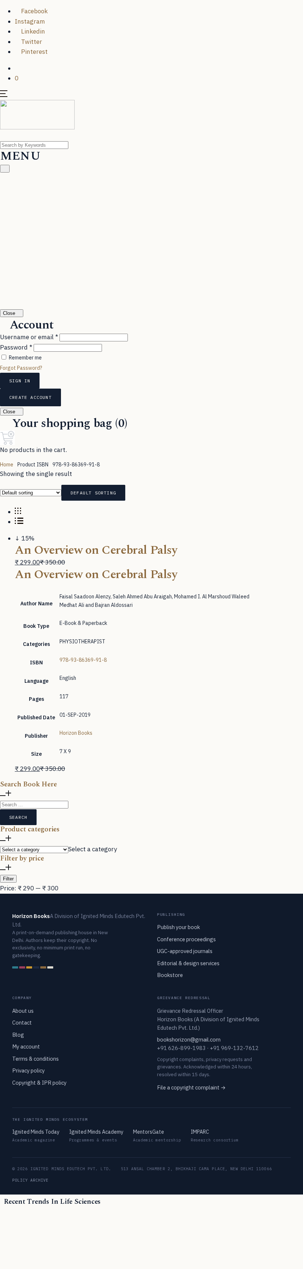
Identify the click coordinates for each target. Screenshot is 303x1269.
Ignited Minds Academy (96, 1132)
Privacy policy (28, 1070)
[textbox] (92, 849)
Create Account (30, 397)
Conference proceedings (186, 939)
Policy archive (30, 1180)
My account (26, 1046)
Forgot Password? (21, 368)
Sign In (19, 380)
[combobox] (92, 849)
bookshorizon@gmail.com (189, 1039)
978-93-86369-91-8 (83, 660)
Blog (18, 1034)
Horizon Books (75, 733)
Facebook (34, 11)
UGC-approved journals (184, 951)
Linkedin (32, 31)
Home (6, 464)
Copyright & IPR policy (39, 1082)
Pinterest (34, 52)
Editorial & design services (188, 963)
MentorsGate (148, 1132)
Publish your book (178, 927)
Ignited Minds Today (35, 1132)
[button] (17, 68)
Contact (22, 1022)
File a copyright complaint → (191, 1087)
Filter (8, 879)
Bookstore (170, 974)
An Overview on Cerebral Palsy (96, 550)
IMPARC (200, 1132)
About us (23, 1010)
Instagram (30, 21)
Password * (16, 347)
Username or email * (29, 337)
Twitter (31, 42)
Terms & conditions (35, 1058)
